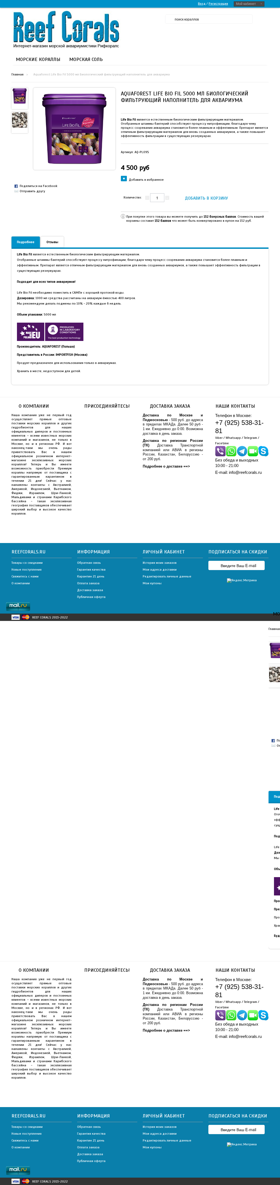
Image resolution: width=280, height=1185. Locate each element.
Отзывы (52, 242)
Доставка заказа (90, 590)
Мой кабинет (246, 4)
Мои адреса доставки (160, 569)
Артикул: (135, 152)
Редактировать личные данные (167, 576)
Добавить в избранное (146, 180)
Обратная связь (89, 563)
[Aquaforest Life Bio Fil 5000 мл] (19, 96)
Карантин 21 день (90, 576)
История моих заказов (160, 563)
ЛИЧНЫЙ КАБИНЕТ (164, 552)
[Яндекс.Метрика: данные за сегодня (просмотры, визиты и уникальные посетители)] (242, 580)
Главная (17, 74)
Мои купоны (152, 583)
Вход (202, 3)
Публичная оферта (91, 597)
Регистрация (218, 3)
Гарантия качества (91, 569)
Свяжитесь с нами (25, 576)
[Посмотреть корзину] (262, 19)
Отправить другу (32, 191)
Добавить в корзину (206, 198)
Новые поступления (26, 569)
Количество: (133, 197)
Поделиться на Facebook (38, 186)
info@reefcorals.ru (245, 472)
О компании (20, 583)
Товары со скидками (27, 563)
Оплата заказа (88, 583)
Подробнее (25, 242)
